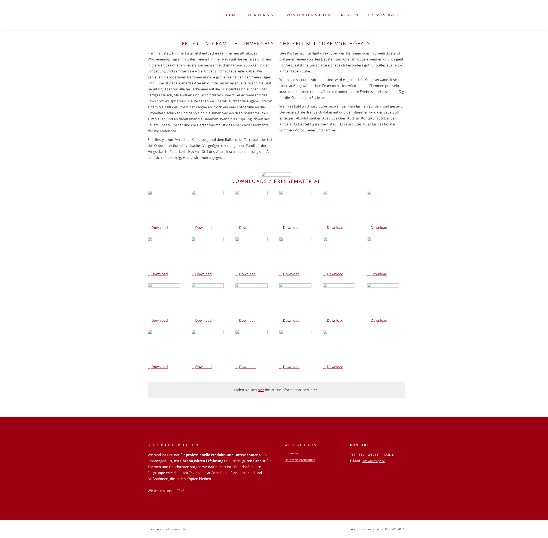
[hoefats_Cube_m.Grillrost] (251, 346)
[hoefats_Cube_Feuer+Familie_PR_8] (251, 253)
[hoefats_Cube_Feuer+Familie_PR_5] (339, 207)
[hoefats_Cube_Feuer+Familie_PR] (383, 207)
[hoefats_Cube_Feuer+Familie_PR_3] (251, 207)
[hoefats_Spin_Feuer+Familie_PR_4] (383, 299)
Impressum (293, 453)
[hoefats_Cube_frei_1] (208, 346)
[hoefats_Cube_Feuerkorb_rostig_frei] (339, 346)
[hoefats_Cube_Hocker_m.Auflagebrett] (295, 346)
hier (261, 390)
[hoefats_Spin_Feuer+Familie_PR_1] (251, 299)
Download (159, 227)
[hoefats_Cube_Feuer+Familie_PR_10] (339, 253)
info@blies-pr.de (373, 461)
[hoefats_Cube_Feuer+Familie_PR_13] (208, 299)
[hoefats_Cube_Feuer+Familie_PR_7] (208, 253)
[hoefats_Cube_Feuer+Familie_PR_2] (208, 207)
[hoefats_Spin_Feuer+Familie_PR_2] (295, 299)
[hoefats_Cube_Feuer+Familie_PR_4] (295, 207)
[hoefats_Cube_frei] (164, 346)
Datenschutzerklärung (300, 459)
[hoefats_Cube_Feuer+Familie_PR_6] (164, 253)
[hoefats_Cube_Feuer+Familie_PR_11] (383, 253)
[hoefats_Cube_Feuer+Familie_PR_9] (295, 253)
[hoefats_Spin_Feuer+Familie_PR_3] (339, 299)
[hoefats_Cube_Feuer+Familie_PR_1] (164, 207)
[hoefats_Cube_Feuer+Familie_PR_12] (164, 299)
